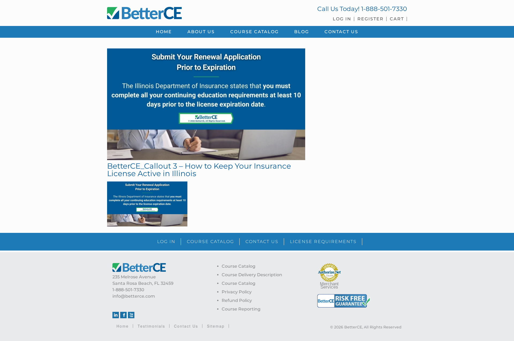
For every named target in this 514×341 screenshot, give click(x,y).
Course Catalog (238, 266)
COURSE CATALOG (210, 241)
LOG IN (166, 241)
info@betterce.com (133, 296)
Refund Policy (237, 300)
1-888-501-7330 (384, 9)
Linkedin (115, 315)
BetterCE (179, 12)
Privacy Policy (237, 291)
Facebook (123, 315)
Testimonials (151, 326)
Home (122, 326)
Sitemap (216, 326)
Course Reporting (241, 309)
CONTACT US (261, 241)
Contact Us (186, 326)
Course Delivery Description (252, 274)
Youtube (131, 315)
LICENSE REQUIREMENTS (323, 241)
